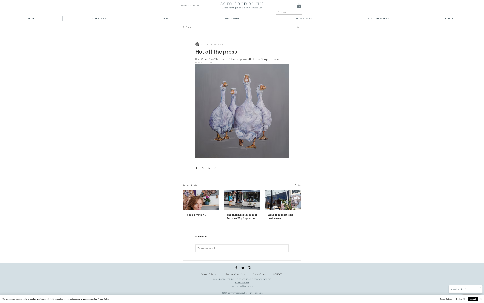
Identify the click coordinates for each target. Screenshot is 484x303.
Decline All (460, 299)
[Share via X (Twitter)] (203, 168)
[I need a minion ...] (201, 200)
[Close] (480, 299)
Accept (473, 299)
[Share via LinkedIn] (209, 168)
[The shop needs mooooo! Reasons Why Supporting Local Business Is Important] (242, 200)
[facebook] (236, 268)
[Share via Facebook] (196, 168)
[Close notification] (480, 288)
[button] (299, 5)
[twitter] (243, 268)
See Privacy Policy (101, 299)
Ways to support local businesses (280, 216)
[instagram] (249, 268)
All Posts (187, 27)
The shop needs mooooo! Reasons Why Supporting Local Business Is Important (242, 216)
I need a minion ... (196, 214)
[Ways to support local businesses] (283, 200)
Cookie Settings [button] (446, 299)
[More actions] (287, 44)
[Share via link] (215, 168)
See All (298, 185)
